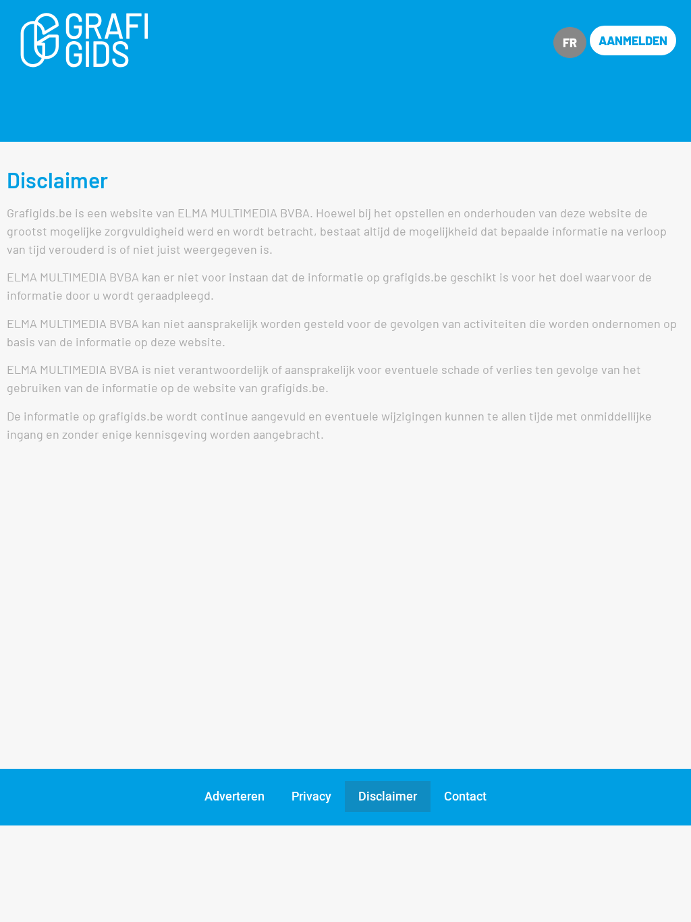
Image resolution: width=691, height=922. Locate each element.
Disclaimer (387, 796)
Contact (465, 796)
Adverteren (234, 796)
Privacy (311, 796)
